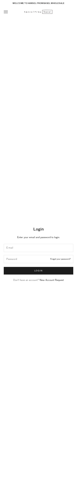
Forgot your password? (60, 259)
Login (38, 271)
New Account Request (52, 280)
